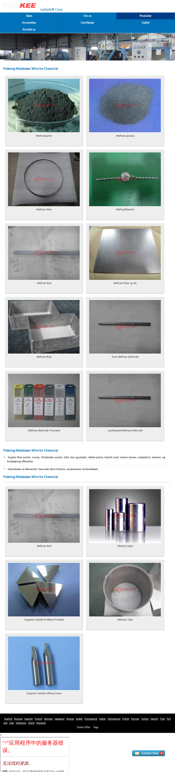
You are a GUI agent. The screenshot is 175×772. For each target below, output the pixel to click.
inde (11, 723)
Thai (162, 719)
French (38, 719)
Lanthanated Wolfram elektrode (125, 430)
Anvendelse (29, 22)
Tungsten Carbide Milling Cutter (44, 693)
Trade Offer (83, 727)
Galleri (145, 22)
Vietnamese (114, 719)
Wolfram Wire (44, 209)
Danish (154, 719)
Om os (87, 16)
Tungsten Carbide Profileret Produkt (44, 620)
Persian (135, 719)
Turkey (145, 719)
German (48, 719)
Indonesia (21, 723)
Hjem (29, 16)
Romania (41, 723)
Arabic (79, 719)
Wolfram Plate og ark (125, 283)
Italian (102, 719)
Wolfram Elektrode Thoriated (44, 430)
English (8, 719)
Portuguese (91, 719)
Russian (18, 719)
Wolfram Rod (44, 283)
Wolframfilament (125, 209)
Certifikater (87, 22)
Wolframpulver (44, 136)
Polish (125, 719)
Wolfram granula (125, 136)
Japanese (59, 719)
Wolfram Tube (125, 620)
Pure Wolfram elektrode (125, 357)
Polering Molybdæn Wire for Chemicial (30, 450)
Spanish (28, 719)
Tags (95, 727)
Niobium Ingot (125, 546)
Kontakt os (29, 29)
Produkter (146, 16)
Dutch (31, 723)
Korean (70, 719)
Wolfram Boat (43, 357)
